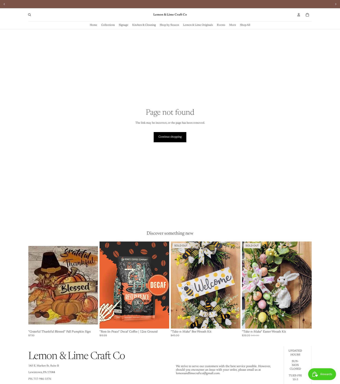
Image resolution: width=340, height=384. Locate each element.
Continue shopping (170, 137)
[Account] (298, 14)
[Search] (29, 14)
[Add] (91, 322)
